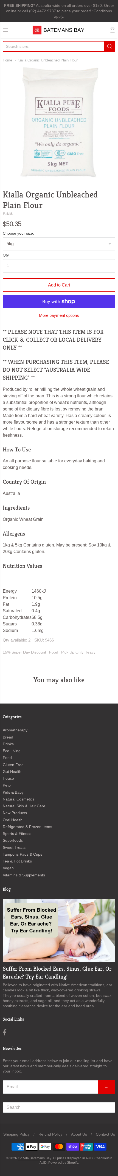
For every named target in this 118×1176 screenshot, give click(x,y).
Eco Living (12, 751)
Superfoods (13, 840)
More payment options (59, 315)
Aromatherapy (15, 730)
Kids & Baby (13, 792)
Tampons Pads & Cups (22, 854)
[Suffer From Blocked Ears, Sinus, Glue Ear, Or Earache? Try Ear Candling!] (59, 930)
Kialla (7, 213)
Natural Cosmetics (19, 799)
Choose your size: (18, 233)
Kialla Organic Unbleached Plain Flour (48, 60)
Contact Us (105, 1134)
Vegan (8, 868)
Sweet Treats (14, 847)
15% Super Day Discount (24, 652)
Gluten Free (13, 765)
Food (53, 652)
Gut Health (12, 771)
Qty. (6, 255)
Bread (8, 737)
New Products (15, 813)
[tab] (59, 450)
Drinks (8, 744)
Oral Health (13, 820)
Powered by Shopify (63, 1163)
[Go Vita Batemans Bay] (59, 30)
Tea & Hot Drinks (17, 861)
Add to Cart (59, 285)
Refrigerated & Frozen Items (27, 827)
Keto (7, 785)
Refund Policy (50, 1134)
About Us (79, 1134)
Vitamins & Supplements (24, 875)
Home (7, 60)
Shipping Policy (16, 1134)
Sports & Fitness (17, 833)
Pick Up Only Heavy (78, 652)
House (8, 778)
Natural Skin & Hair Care (24, 806)
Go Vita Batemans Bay (34, 1158)
